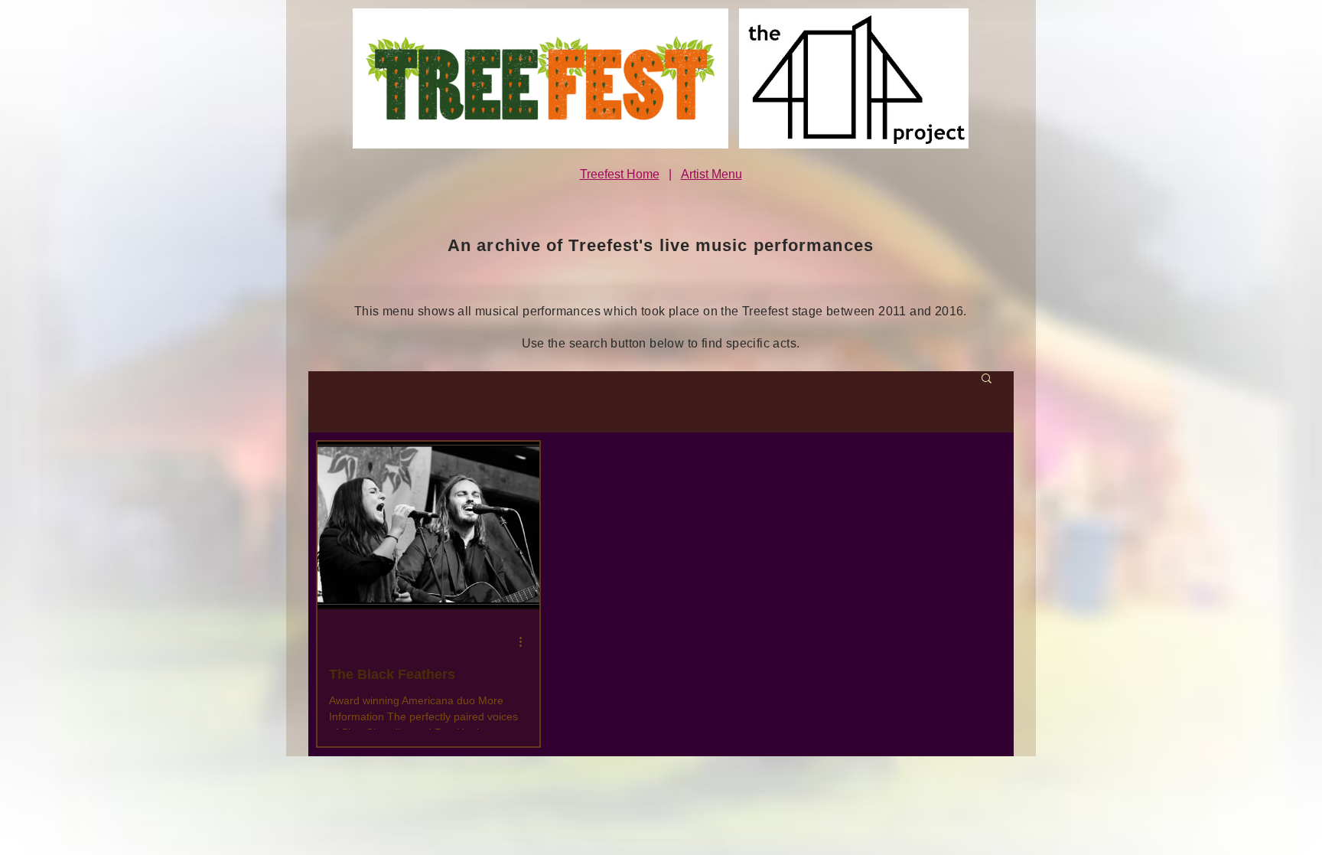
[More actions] (525, 642)
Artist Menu (711, 174)
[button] (986, 379)
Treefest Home (619, 174)
